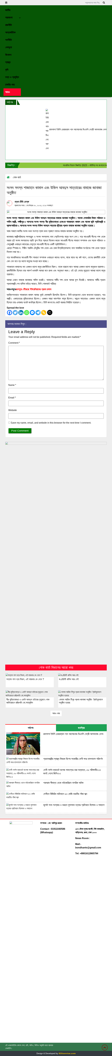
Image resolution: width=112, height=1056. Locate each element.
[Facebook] (9, 312)
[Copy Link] (43, 312)
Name (12, 385)
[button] (12, 10)
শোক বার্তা (17, 177)
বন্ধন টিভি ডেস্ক (21, 201)
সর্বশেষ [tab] (30, 727)
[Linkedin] (20, 312)
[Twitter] (15, 312)
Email (12, 397)
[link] (12, 92)
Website (12, 410)
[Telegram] (38, 312)
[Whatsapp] (26, 312)
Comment (14, 343)
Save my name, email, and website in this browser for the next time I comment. (51, 422)
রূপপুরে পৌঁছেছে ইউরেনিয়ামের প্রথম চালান (33, 289)
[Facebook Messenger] (32, 312)
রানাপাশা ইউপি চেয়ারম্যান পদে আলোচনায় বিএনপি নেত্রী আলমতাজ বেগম (66, 129)
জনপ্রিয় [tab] (81, 727)
